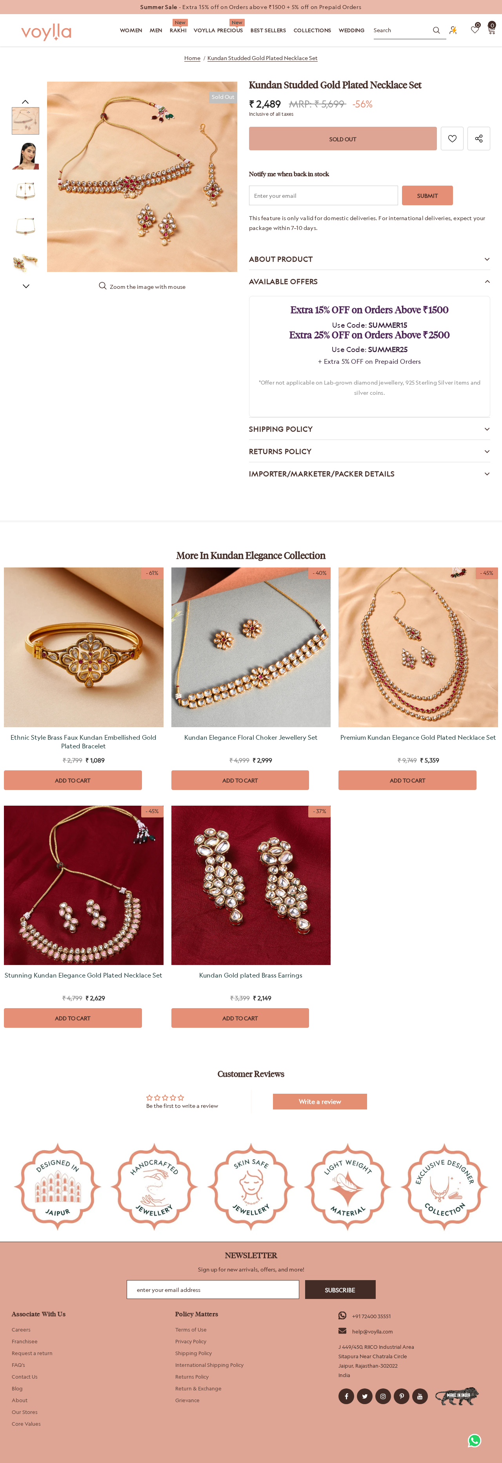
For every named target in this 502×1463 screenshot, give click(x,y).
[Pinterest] (401, 1396)
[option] (251, 7)
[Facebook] (346, 1396)
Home (192, 58)
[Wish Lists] (452, 138)
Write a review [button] (320, 1101)
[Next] (25, 286)
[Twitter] (365, 1396)
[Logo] (47, 32)
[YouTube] (420, 1396)
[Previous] (25, 101)
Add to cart (73, 780)
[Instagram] (383, 1396)
